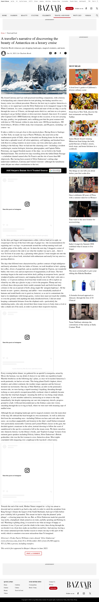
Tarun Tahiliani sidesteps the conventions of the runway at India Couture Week (82, 324)
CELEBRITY (46, 15)
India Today (48, 1)
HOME (4, 15)
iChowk (36, 1)
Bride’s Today (33, 587)
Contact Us (52, 581)
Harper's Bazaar (5, 1)
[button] (95, 1)
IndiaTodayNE (82, 1)
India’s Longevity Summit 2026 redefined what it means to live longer (81, 246)
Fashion (6, 587)
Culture (17, 587)
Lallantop (41, 1)
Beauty (6, 590)
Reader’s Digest (73, 1)
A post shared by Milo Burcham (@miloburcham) (27, 368)
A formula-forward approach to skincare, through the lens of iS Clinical (81, 298)
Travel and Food (12, 33)
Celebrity (17, 585)
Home (3, 33)
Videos (88, 15)
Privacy (51, 584)
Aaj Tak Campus (23, 1)
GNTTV (30, 1)
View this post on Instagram (12, 209)
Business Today (56, 1)
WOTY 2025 (77, 15)
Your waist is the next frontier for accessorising (82, 220)
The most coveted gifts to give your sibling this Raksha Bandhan (83, 272)
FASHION (14, 15)
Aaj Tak (12, 1)
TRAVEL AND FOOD (62, 15)
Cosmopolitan (65, 1)
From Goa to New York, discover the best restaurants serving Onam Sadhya (83, 114)
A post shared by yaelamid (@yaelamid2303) (27, 502)
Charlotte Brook (25, 53)
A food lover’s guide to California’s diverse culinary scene (83, 88)
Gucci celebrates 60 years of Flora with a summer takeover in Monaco (83, 196)
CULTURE (34, 15)
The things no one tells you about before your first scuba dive (82, 171)
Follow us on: (79, 8)
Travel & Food (19, 590)
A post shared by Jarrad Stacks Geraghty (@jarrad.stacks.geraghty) (27, 235)
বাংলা (17, 1)
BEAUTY (24, 15)
